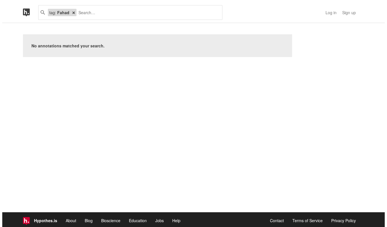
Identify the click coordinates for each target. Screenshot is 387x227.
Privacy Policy (343, 220)
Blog (89, 220)
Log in (331, 12)
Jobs (159, 220)
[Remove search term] (73, 12)
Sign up (349, 12)
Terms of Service (307, 220)
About (71, 220)
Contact (277, 220)
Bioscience (110, 220)
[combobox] (147, 12)
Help (176, 220)
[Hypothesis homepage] (30, 12)
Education (138, 220)
